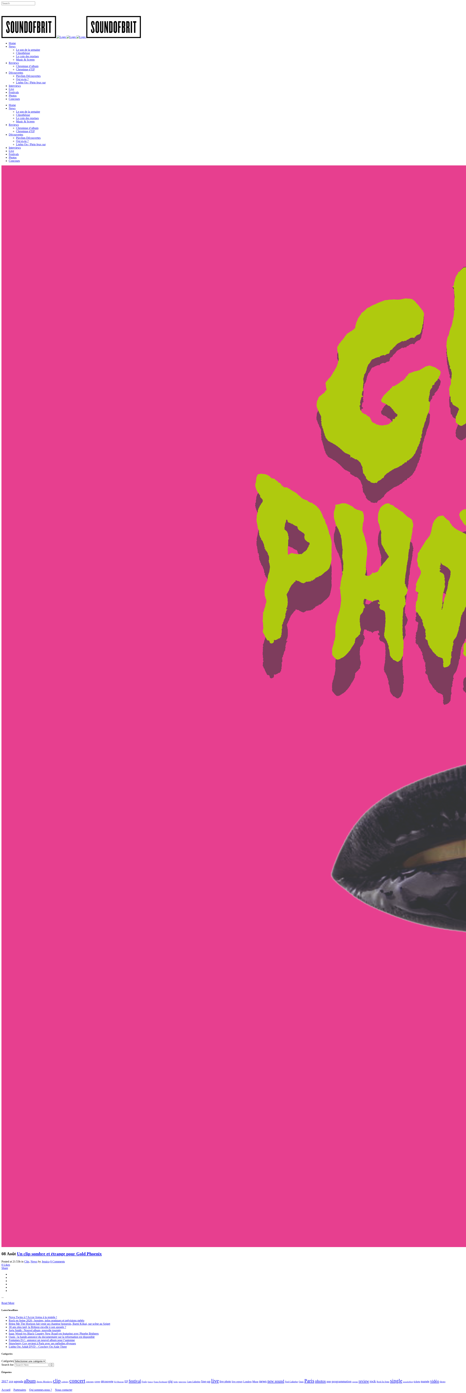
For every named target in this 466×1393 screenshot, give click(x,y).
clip (57, 1381)
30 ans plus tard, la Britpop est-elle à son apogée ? (37, 1327)
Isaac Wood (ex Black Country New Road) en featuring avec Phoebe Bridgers (54, 1333)
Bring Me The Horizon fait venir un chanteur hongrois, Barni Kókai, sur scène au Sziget (59, 1323)
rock (373, 1381)
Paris (309, 1381)
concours (90, 1382)
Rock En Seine (383, 1382)
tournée (425, 1381)
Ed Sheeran (119, 1382)
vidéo (434, 1381)
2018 (11, 1382)
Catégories (7, 1361)
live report (237, 1381)
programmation (342, 1381)
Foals (144, 1381)
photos (320, 1381)
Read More (7, 1303)
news (263, 1381)
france (150, 1382)
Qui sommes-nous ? (40, 1389)
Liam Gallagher (193, 1381)
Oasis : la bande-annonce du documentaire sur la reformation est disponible (52, 1336)
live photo (225, 1381)
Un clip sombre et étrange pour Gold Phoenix (59, 1253)
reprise (355, 1382)
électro (442, 1381)
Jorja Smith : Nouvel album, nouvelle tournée (35, 1330)
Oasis (301, 1381)
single (396, 1381)
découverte (107, 1381)
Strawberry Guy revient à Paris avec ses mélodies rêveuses (42, 1343)
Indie (175, 1382)
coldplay (65, 1382)
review (364, 1381)
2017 (4, 1381)
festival (135, 1381)
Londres (247, 1381)
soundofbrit (408, 1382)
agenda (18, 1381)
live (215, 1381)
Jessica (46, 1261)
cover (97, 1381)
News (34, 1261)
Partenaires (19, 1389)
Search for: (7, 1364)
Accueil (5, 1389)
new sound (275, 1381)
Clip (26, 1261)
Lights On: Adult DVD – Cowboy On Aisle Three (38, 1346)
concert (77, 1381)
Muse (255, 1381)
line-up (205, 1381)
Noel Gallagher (291, 1381)
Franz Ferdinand (160, 1382)
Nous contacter (63, 1389)
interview (182, 1382)
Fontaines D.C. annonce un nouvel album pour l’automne (42, 1340)
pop (329, 1381)
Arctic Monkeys (44, 1381)
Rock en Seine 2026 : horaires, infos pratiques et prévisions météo (46, 1320)
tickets (417, 1381)
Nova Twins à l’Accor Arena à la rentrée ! (33, 1317)
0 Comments (57, 1261)
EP (126, 1381)
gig (170, 1381)
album (30, 1381)
